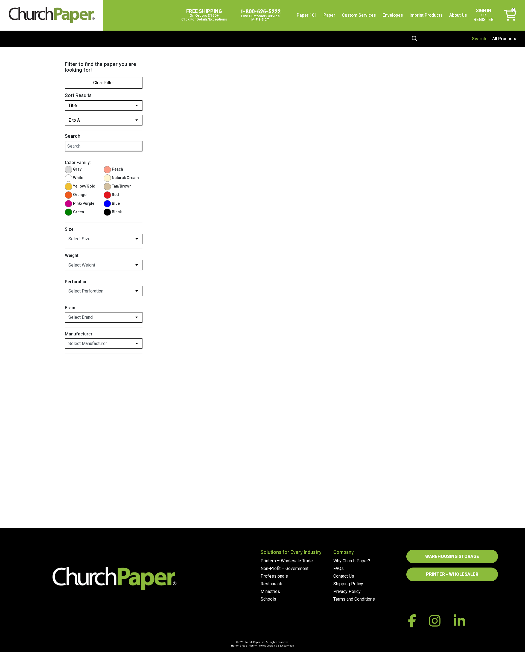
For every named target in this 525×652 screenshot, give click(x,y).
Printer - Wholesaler (452, 574)
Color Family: (78, 162)
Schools (268, 599)
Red (115, 194)
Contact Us (343, 576)
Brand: (71, 307)
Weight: (72, 255)
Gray (77, 169)
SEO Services (286, 645)
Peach (117, 169)
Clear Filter (103, 82)
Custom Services (359, 15)
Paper (329, 15)
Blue (116, 203)
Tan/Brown (122, 186)
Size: (70, 229)
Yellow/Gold (84, 186)
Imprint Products (426, 15)
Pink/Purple (83, 203)
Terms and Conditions (354, 599)
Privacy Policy (347, 591)
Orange (79, 194)
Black (117, 212)
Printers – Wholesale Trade (287, 560)
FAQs (338, 568)
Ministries (270, 591)
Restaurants (272, 583)
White (78, 178)
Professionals (274, 576)
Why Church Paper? (351, 560)
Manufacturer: (79, 334)
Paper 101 (307, 15)
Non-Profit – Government (284, 568)
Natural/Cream (125, 178)
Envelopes (393, 15)
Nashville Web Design (262, 645)
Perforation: (77, 281)
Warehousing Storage (452, 556)
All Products (504, 38)
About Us (458, 15)
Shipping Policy (348, 583)
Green (78, 212)
